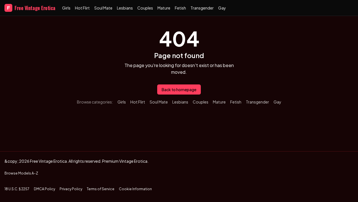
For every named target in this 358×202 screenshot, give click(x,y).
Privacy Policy (71, 189)
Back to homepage (179, 89)
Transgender (202, 7)
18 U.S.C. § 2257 (16, 189)
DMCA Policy (44, 189)
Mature (163, 7)
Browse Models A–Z (21, 173)
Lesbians (125, 7)
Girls (66, 7)
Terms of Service (100, 189)
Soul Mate (103, 7)
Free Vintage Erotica (31, 8)
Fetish (180, 7)
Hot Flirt (82, 7)
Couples (145, 7)
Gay (222, 7)
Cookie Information (135, 189)
